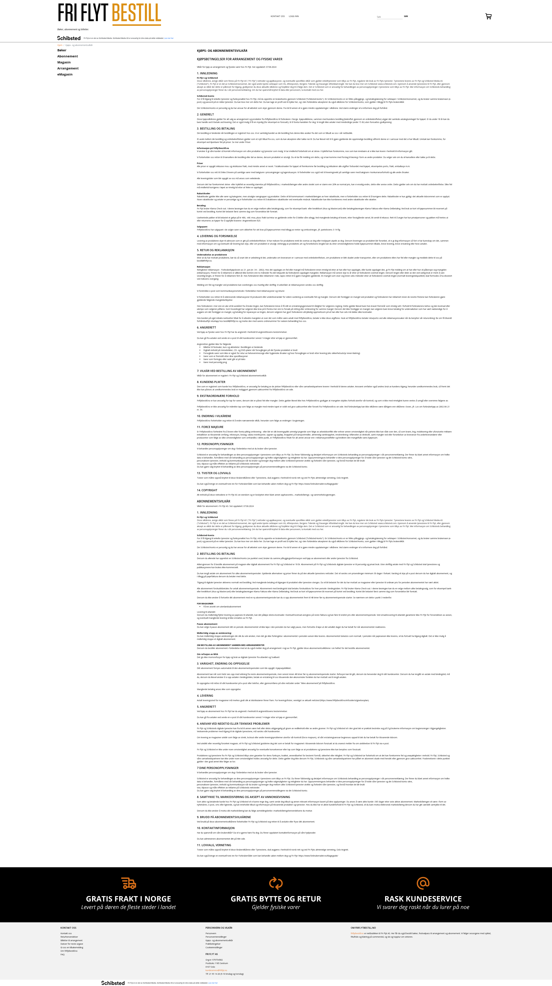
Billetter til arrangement (72, 940)
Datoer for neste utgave (72, 943)
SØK (406, 16)
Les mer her (169, 38)
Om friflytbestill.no (69, 950)
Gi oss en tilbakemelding (72, 947)
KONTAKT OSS (278, 16)
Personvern (211, 933)
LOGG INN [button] (294, 16)
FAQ (63, 954)
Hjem (59, 45)
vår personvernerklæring (239, 90)
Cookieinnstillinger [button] (214, 947)
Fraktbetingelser (213, 943)
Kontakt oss (66, 933)
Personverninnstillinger (216, 936)
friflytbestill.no (357, 933)
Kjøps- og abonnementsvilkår (219, 940)
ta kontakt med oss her (312, 90)
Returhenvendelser (69, 936)
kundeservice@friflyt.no (216, 970)
